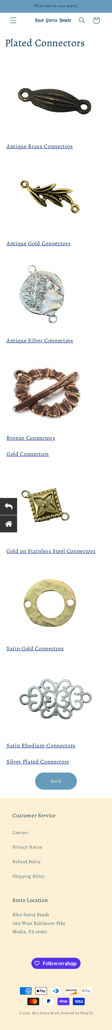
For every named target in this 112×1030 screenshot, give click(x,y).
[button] (13, 20)
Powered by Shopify (77, 1012)
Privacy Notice (27, 847)
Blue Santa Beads (46, 1012)
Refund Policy (26, 861)
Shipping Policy (28, 876)
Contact (20, 832)
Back (55, 781)
